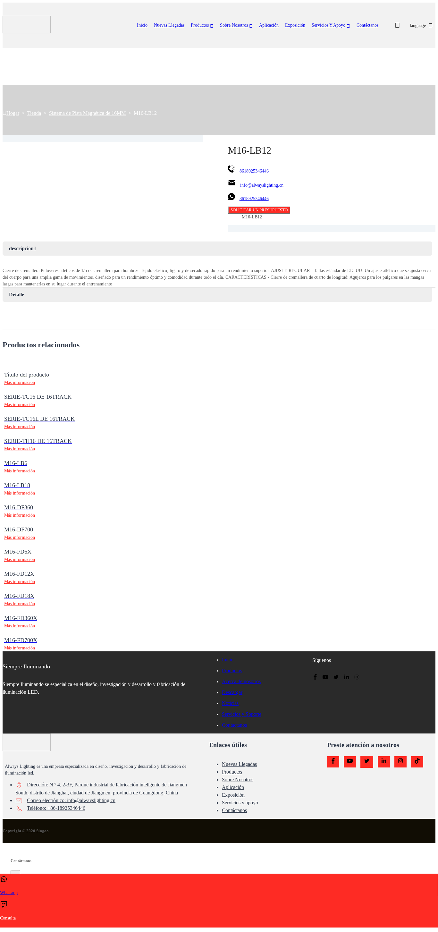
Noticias (230, 703)
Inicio (142, 25)
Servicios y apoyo (328, 25)
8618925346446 (254, 171)
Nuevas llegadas (169, 25)
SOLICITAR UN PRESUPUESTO (259, 210)
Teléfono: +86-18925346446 (56, 808)
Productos (200, 25)
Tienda (34, 113)
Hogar (12, 113)
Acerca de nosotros (241, 681)
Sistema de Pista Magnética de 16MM (87, 113)
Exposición (295, 25)
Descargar (232, 692)
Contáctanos (367, 25)
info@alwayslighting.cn (261, 185)
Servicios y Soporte (241, 714)
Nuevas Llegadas (239, 764)
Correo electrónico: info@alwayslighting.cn (71, 800)
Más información (19, 382)
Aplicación (269, 25)
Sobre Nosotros (234, 25)
